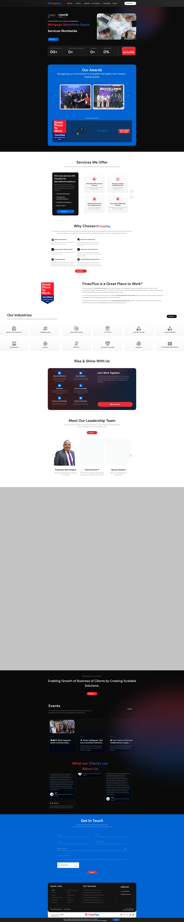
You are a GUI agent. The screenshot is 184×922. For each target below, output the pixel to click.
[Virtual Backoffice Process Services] (94, 177)
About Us (69, 3)
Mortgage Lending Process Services (118, 183)
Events (69, 736)
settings (103, 920)
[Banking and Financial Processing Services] (94, 197)
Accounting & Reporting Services (117, 203)
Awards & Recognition (73, 729)
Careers (115, 3)
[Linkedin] (130, 754)
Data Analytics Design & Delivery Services (93, 741)
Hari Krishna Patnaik (118, 468)
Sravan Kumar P (65, 468)
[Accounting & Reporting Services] (117, 197)
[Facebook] (121, 754)
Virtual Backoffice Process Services (94, 183)
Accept (114, 919)
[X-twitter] (127, 754)
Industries (87, 3)
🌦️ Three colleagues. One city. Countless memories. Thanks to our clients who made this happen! (91, 583)
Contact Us (55, 741)
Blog (68, 731)
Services (54, 734)
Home (53, 729)
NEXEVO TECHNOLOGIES (128, 748)
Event (52, 576)
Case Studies (106, 3)
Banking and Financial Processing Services (94, 203)
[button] (55, 94)
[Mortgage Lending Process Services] (117, 177)
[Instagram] (124, 754)
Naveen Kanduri (92, 468)
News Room (70, 739)
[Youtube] (133, 754)
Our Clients (55, 739)
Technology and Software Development (93, 739)
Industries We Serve (57, 736)
